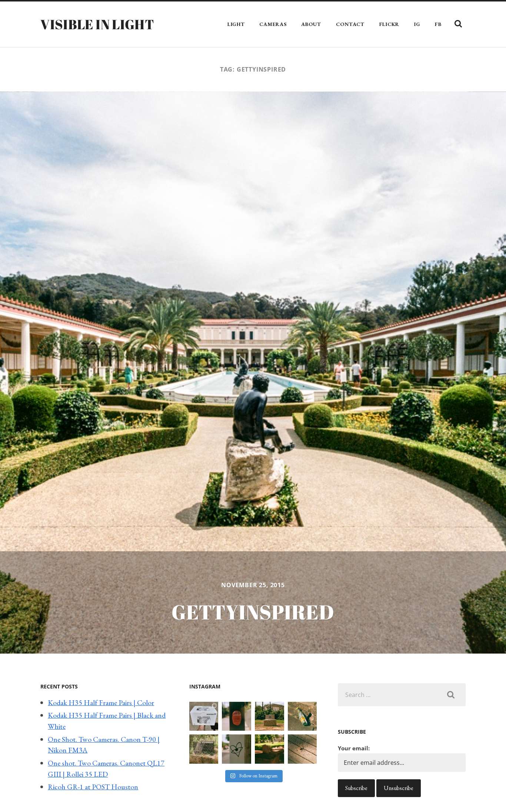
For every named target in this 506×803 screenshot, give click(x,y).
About (311, 24)
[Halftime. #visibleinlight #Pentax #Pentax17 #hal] (204, 716)
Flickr (389, 24)
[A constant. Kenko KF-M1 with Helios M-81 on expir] (236, 716)
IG (417, 24)
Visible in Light (97, 24)
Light (236, 24)
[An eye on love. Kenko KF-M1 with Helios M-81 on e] (236, 749)
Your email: (354, 748)
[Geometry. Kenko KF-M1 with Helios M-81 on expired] (269, 716)
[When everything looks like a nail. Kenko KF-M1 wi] (302, 749)
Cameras (272, 24)
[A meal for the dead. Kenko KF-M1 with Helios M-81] (269, 749)
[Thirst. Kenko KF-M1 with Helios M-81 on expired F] (302, 716)
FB (438, 24)
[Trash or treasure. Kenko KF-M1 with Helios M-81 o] (204, 749)
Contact (350, 24)
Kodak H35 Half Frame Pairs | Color (101, 702)
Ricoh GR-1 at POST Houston (93, 787)
